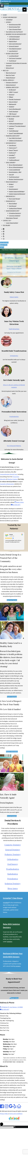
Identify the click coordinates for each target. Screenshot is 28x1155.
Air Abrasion (12, 90)
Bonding (11, 119)
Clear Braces (12, 145)
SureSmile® (12, 158)
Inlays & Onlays (13, 102)
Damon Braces (13, 150)
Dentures (11, 94)
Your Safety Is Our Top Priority (14, 32)
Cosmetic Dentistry (12, 116)
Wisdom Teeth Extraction (16, 179)
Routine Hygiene (13, 479)
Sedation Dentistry (12, 211)
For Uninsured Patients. (14, 446)
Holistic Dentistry (10, 85)
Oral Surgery (10, 162)
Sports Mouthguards (14, 109)
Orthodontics (11, 143)
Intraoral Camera (13, 46)
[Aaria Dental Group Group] (14, 10)
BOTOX (11, 121)
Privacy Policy (4, 1114)
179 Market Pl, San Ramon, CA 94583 (12, 1007)
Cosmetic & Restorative (7, 484)
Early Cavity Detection (15, 44)
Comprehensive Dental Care (8, 474)
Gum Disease (12, 206)
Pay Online (6, 225)
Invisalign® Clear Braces (13, 898)
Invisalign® (6, 902)
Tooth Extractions (14, 177)
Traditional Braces (14, 160)
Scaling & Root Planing (15, 208)
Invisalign (12, 155)
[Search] (7, 1127)
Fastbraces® (12, 153)
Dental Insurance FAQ (14, 24)
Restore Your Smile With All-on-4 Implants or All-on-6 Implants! (14, 260)
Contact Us (7, 220)
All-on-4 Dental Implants (15, 165)
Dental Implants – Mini (15, 172)
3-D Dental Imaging (14, 36)
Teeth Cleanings (13, 111)
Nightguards (12, 104)
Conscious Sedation (14, 216)
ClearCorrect (13, 148)
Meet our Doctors (12, 600)
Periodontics (10, 201)
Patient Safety (14, 297)
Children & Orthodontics (15, 140)
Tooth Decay (12, 61)
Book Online (5, 3)
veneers (18, 966)
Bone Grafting (13, 203)
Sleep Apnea (13, 888)
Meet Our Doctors (11, 73)
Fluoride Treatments (14, 99)
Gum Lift (11, 174)
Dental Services (8, 80)
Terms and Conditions (15, 1114)
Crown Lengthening (14, 170)
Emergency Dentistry (11, 82)
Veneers (11, 128)
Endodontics (10, 196)
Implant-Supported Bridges (16, 191)
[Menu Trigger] (24, 9)
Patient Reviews (10, 78)
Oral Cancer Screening (15, 58)
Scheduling (9, 19)
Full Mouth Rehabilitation (16, 123)
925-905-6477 (5, 6)
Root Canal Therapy (14, 199)
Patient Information (9, 17)
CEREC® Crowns (13, 92)
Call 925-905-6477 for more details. (14, 272)
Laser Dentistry (13, 51)
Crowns (11, 186)
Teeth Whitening (13, 131)
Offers (8, 22)
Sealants (11, 107)
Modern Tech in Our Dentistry (16, 34)
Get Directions (4, 243)
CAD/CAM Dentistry (14, 39)
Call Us (2, 247)
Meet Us (5, 70)
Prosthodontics (11, 182)
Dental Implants (13, 189)
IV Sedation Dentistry (15, 213)
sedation (9, 941)
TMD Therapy (12, 114)
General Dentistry (12, 87)
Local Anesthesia (13, 56)
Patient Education (12, 53)
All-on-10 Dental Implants (16, 167)
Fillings (11, 97)
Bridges (11, 184)
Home (4, 15)
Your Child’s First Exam (15, 138)
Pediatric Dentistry (12, 136)
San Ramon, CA (6, 1)
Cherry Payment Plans (15, 29)
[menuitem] (15, 15)
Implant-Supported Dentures (17, 194)
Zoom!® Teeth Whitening (15, 133)
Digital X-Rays (12, 41)
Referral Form (10, 68)
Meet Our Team (10, 75)
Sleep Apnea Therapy (12, 218)
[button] (2, 6)
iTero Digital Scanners (15, 49)
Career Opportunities (12, 223)
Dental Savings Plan (14, 27)
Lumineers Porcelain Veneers (17, 126)
